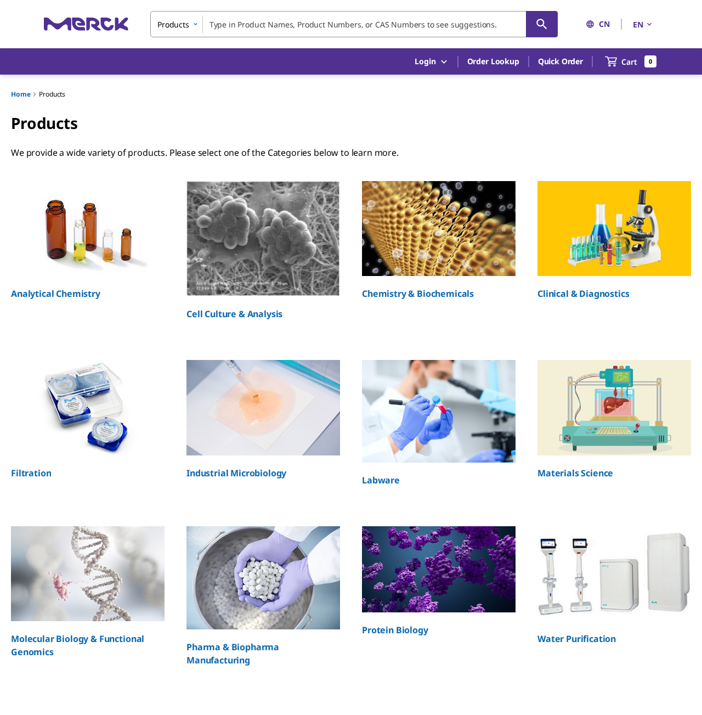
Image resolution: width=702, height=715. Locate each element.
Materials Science (575, 473)
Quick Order (560, 61)
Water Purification (576, 639)
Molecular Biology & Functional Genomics (77, 645)
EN (638, 24)
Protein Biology (395, 630)
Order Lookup (493, 61)
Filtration (31, 473)
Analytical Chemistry (55, 294)
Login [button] (425, 61)
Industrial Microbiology (236, 473)
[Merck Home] (86, 24)
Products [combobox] (173, 24)
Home (20, 94)
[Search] (542, 24)
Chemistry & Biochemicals (418, 294)
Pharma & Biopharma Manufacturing (232, 653)
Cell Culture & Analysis (234, 314)
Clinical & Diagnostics (583, 294)
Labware (381, 480)
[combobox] (354, 24)
